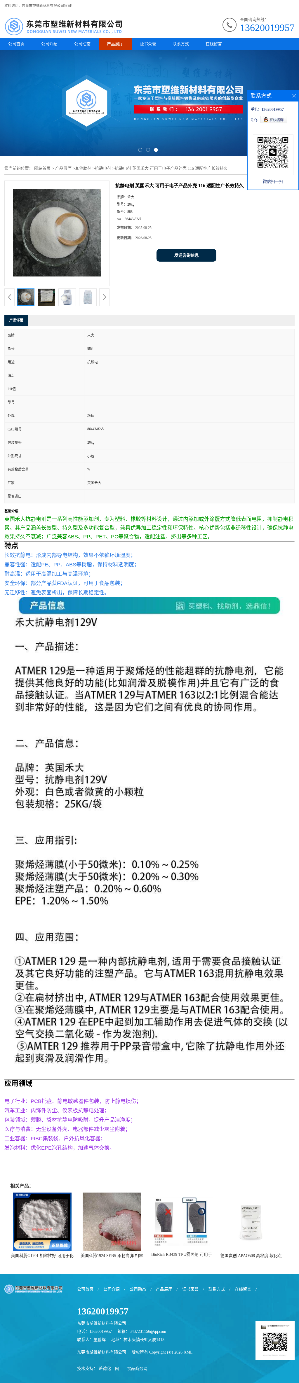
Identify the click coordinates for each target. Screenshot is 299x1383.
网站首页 (42, 168)
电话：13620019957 (94, 1331)
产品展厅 (115, 44)
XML (188, 1352)
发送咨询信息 (186, 255)
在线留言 (214, 44)
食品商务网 (137, 1368)
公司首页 (16, 44)
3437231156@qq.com (148, 1331)
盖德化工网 (109, 1368)
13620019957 (267, 27)
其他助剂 (83, 168)
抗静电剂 (103, 168)
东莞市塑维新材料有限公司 (101, 1352)
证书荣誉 (148, 44)
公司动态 (82, 44)
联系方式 (181, 44)
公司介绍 (49, 44)
